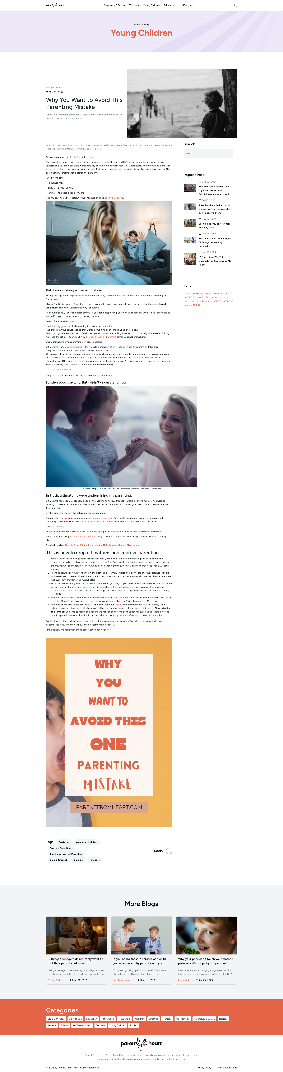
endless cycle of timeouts (92, 521)
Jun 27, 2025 (80, 980)
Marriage (167, 1018)
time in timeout (58, 859)
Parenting (189, 297)
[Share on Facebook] (169, 851)
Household (184, 980)
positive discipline (114, 197)
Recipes (223, 1018)
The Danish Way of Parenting (101, 336)
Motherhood (183, 1018)
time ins (78, 859)
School (64, 1025)
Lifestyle (187, 5)
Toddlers (134, 5)
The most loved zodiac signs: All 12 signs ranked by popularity (215, 242)
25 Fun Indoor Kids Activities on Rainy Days (214, 225)
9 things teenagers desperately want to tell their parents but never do (75, 961)
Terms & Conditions (226, 1067)
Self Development (122, 980)
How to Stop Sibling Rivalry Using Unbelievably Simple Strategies (102, 545)
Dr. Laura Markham (61, 369)
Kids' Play (139, 1018)
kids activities (189, 293)
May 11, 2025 (148, 980)
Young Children (151, 5)
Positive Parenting (60, 848)
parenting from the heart (207, 297)
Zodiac (133, 1025)
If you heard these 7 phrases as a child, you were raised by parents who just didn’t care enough (139, 961)
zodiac (196, 304)
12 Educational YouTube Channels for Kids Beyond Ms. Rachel (215, 261)
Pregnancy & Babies (114, 5)
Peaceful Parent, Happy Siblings (86, 536)
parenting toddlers (87, 842)
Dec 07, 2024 (209, 182)
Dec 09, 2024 (209, 234)
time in (118, 604)
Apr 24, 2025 (205, 980)
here (109, 629)
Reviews (51, 1025)
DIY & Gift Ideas (56, 1018)
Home (137, 24)
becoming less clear (102, 518)
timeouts (94, 859)
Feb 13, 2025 (208, 200)
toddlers (188, 305)
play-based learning (201, 301)
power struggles (73, 346)
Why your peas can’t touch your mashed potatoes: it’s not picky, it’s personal (205, 961)
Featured (64, 842)
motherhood (222, 293)
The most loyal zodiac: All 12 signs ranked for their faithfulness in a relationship (214, 190)
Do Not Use (75, 1018)
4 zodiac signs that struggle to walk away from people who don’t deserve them (216, 209)
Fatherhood (108, 1018)
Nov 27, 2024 (209, 219)
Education (170, 5)
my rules (64, 518)
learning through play (206, 293)
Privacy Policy (204, 1067)
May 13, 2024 (208, 252)
